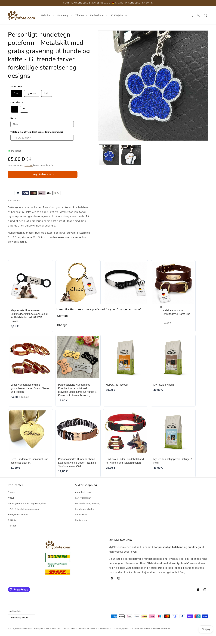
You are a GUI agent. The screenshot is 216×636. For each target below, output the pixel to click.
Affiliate (12, 520)
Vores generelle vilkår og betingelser (27, 503)
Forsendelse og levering (87, 503)
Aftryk (11, 498)
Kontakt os (81, 520)
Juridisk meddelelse (141, 628)
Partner (12, 525)
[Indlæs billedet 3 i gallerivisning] (131, 155)
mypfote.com (21, 629)
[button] (47, 15)
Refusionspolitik (53, 628)
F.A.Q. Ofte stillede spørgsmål (24, 509)
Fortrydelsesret (83, 498)
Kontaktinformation (161, 628)
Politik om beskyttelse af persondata (80, 628)
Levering (29, 165)
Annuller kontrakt (84, 492)
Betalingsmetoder (84, 509)
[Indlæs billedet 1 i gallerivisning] (109, 155)
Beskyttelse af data (18, 514)
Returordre (81, 514)
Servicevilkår (105, 628)
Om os (11, 492)
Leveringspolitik (121, 628)
